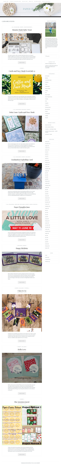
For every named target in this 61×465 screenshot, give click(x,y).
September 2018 (47, 185)
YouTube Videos (37, 1)
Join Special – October (48, 134)
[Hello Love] (22, 382)
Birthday (24, 109)
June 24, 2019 (22, 72)
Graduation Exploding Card (22, 159)
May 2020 (46, 156)
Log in (46, 255)
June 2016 (46, 237)
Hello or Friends (47, 88)
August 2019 (47, 170)
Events (21, 27)
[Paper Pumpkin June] (22, 230)
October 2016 (47, 229)
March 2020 (47, 160)
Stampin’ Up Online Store (15, 1)
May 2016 (46, 239)
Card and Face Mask (20, 204)
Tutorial (26, 288)
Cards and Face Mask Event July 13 (22, 71)
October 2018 (47, 183)
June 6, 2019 (22, 208)
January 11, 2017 (22, 351)
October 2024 (47, 147)
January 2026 (47, 141)
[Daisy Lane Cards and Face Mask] (22, 141)
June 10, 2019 (22, 161)
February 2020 (47, 162)
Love (46, 92)
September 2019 (47, 168)
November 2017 (47, 202)
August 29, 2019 (22, 31)
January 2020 (47, 164)
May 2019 (46, 177)
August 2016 (47, 233)
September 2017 (47, 206)
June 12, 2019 (22, 114)
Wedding (46, 115)
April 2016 (46, 241)
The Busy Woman (48, 107)
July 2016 (46, 235)
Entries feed (47, 257)
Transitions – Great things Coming (50, 129)
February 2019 (47, 181)
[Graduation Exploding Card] (22, 188)
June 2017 (46, 212)
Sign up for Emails (46, 1)
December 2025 (47, 143)
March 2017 (47, 218)
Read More (22, 63)
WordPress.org (47, 261)
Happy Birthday (22, 248)
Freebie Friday (47, 86)
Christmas (46, 82)
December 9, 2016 (22, 403)
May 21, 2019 (22, 250)
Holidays (21, 288)
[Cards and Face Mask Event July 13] (22, 94)
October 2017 (47, 204)
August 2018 (47, 187)
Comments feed (47, 259)
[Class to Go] (22, 331)
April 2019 (46, 179)
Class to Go (22, 291)
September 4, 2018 (21, 292)
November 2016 (47, 227)
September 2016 (47, 231)
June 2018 (46, 191)
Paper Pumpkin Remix (48, 96)
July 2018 (46, 189)
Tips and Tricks (47, 109)
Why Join (46, 117)
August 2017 (47, 208)
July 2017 (46, 210)
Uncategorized (28, 27)
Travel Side (6, 1)
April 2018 (46, 193)
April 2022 (46, 154)
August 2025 (47, 145)
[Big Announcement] (22, 444)
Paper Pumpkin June (22, 207)
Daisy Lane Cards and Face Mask (22, 112)
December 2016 (47, 225)
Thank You (47, 105)
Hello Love (22, 349)
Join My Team (25, 1)
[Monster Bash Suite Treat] (22, 52)
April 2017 (46, 216)
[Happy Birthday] (22, 271)
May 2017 (46, 214)
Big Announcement (21, 402)
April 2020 (46, 158)
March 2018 (47, 195)
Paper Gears (30, 8)
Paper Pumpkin (33, 204)
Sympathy (46, 103)
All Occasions (15, 27)
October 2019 (47, 166)
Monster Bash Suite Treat (22, 30)
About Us (31, 1)
